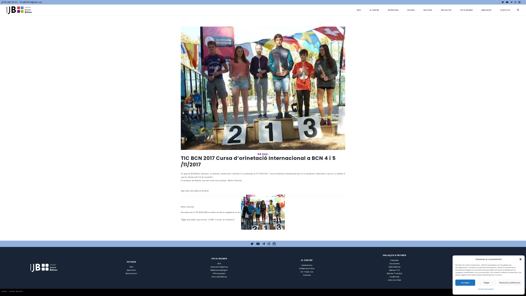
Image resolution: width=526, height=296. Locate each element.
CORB (211, 220)
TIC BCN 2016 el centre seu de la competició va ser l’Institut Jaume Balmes (228, 212)
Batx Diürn (131, 270)
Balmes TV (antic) (394, 273)
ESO (131, 267)
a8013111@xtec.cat (32, 2)
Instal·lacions (306, 265)
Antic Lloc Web (394, 280)
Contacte (307, 275)
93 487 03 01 (10, 2)
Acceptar (465, 282)
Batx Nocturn (131, 273)
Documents (394, 264)
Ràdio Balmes (394, 267)
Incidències (394, 277)
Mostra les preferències (509, 282)
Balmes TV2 (394, 270)
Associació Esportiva (219, 267)
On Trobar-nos (307, 272)
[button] (520, 259)
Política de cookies (486, 289)
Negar (486, 282)
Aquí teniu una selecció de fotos (195, 191)
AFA (219, 264)
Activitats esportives (197, 220)
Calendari (394, 260)
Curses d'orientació (225, 220)
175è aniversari (219, 273)
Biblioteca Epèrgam (219, 270)
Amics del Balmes (219, 277)
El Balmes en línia (306, 268)
